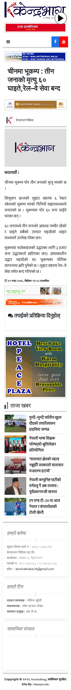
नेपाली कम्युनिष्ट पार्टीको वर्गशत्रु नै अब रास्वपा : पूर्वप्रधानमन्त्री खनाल (45, 486)
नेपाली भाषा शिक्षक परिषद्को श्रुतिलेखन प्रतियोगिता (42, 444)
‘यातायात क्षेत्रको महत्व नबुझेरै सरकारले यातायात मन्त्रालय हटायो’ (46, 465)
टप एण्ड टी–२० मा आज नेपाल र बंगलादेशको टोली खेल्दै (44, 506)
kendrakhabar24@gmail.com (35, 569)
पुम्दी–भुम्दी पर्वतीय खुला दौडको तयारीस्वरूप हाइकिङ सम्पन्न (45, 423)
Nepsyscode (41, 684)
